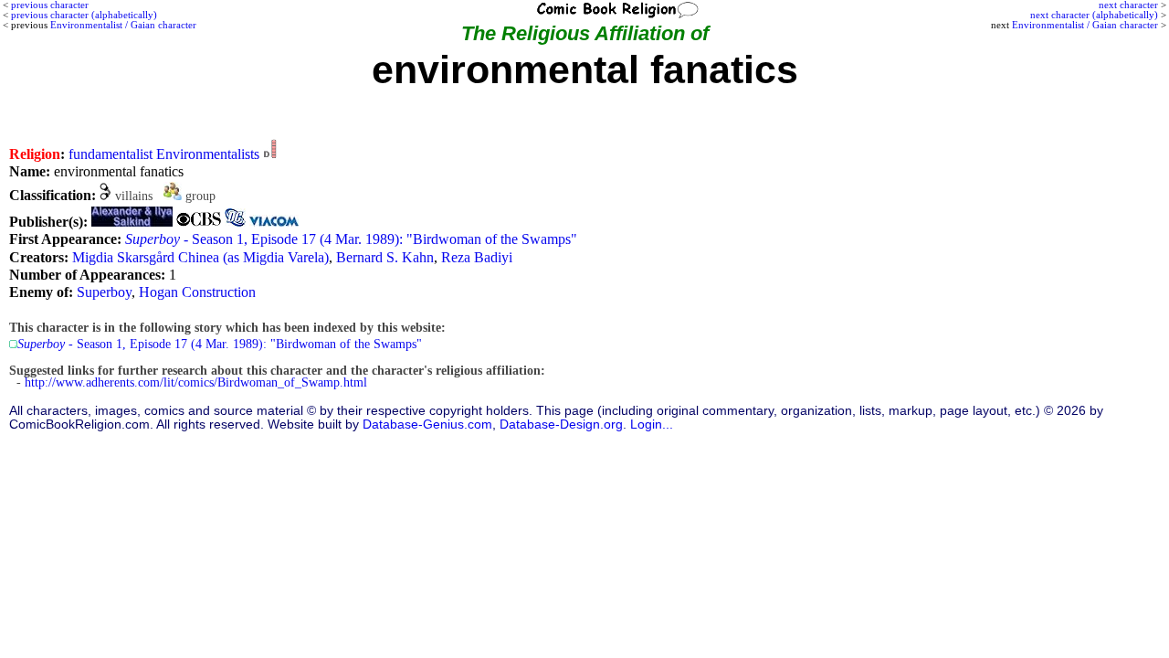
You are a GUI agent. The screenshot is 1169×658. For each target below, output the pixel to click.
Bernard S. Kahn (385, 257)
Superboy (104, 292)
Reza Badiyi (476, 257)
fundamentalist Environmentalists (163, 154)
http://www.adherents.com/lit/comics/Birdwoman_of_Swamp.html (196, 382)
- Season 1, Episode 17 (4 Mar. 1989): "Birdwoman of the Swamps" (351, 239)
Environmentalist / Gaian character (1085, 24)
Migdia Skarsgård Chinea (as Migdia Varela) (200, 257)
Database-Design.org (561, 424)
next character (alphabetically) (1094, 14)
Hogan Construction (197, 292)
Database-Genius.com (427, 424)
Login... (651, 424)
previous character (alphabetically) (84, 14)
